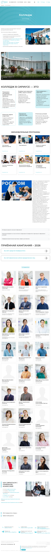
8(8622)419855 (12, 490)
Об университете (12, 2)
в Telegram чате (6, 495)
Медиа (29, 2)
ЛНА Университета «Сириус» (10, 513)
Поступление (20, 2)
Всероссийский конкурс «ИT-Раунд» (11, 42)
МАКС (7, 496)
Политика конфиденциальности (7, 542)
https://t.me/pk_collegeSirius (10, 532)
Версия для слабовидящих (7, 544)
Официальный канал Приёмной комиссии (10, 499)
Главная (2, 5)
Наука (25, 2)
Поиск (43, 2)
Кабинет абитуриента (8, 515)
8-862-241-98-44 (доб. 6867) (27, 527)
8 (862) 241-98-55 (8, 527)
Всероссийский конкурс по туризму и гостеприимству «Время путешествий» (13, 40)
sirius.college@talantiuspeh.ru (43, 528)
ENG (38, 2)
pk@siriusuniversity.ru (11, 489)
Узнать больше (25, 18)
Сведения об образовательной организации (10, 541)
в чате (4, 496)
